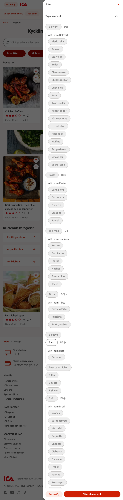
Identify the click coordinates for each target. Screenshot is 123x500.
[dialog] (83, 250)
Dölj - (67, 26)
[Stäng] (118, 4)
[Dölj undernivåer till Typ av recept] (116, 16)
